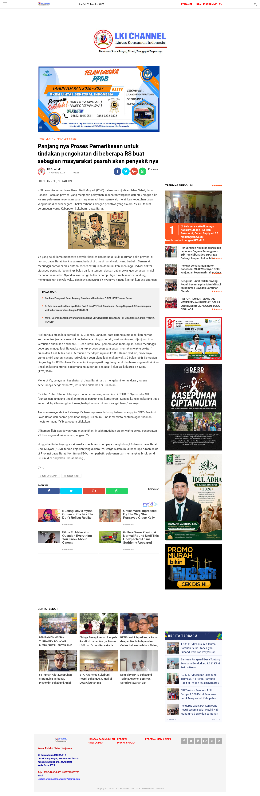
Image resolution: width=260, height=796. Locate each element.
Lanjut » (215, 719)
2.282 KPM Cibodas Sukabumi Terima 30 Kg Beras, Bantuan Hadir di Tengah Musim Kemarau (200, 678)
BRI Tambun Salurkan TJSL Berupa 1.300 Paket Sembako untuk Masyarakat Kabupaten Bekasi (198, 694)
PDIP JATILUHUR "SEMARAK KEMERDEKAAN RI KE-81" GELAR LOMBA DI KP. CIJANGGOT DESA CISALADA (200, 304)
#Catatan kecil (71, 475)
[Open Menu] (5, 4)
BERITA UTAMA (54, 138)
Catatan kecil (70, 138)
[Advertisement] (99, 580)
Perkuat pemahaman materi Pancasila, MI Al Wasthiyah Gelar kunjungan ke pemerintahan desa (201, 269)
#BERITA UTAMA (48, 475)
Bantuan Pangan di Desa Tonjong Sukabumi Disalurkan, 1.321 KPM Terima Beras (88, 298)
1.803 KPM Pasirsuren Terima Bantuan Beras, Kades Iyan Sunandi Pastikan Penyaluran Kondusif (198, 648)
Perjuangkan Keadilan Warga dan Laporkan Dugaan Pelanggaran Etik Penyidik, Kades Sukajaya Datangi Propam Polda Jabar (201, 253)
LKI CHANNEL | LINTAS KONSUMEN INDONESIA (139, 788)
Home (41, 138)
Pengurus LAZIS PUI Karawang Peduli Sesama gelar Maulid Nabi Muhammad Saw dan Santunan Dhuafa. (201, 286)
